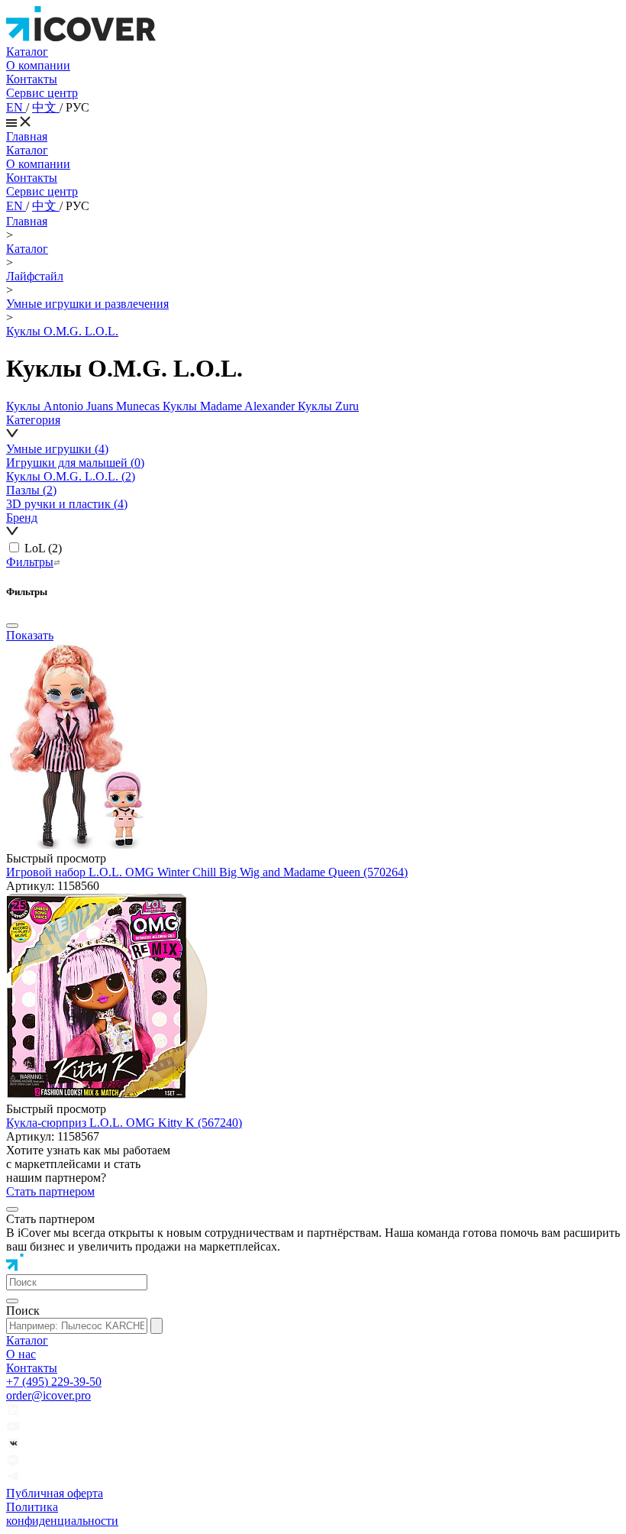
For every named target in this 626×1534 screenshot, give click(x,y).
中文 (46, 107)
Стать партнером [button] (50, 1191)
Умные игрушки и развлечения (87, 303)
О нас (21, 1354)
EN (16, 107)
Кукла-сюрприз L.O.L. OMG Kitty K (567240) (124, 1122)
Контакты (31, 79)
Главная (26, 136)
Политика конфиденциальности (62, 1513)
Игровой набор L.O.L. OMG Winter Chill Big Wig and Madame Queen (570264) (207, 872)
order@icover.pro (48, 1395)
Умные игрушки (57, 448)
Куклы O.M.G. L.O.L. (62, 331)
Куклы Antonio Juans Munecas (84, 406)
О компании (38, 65)
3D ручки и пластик (66, 503)
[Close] (12, 625)
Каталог (27, 51)
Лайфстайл (34, 276)
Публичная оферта (54, 1493)
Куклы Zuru (328, 406)
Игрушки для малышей (75, 462)
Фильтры (29, 561)
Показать (29, 635)
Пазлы (31, 490)
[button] (313, 427)
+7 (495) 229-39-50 (54, 1381)
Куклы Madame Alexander (230, 406)
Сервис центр (42, 92)
